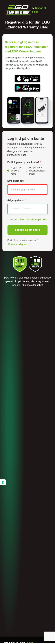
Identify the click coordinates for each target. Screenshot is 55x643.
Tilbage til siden (39, 9)
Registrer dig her (17, 244)
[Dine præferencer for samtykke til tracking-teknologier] (3, 482)
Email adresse (15, 180)
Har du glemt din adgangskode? (29, 219)
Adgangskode (15, 200)
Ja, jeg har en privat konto (16, 170)
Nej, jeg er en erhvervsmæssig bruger (37, 170)
